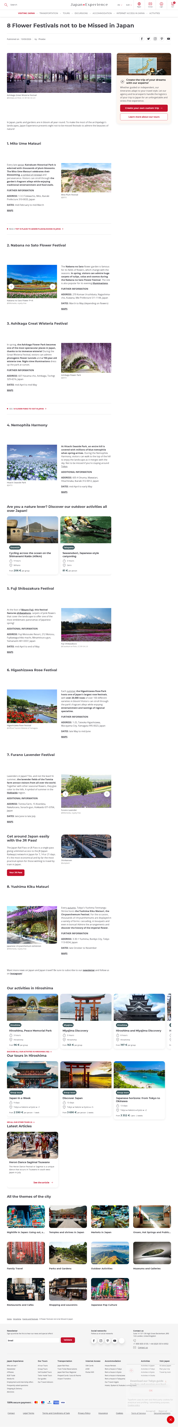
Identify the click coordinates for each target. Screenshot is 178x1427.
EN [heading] (119, 5)
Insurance (103, 1413)
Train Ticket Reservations (67, 1369)
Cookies (119, 1413)
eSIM (87, 1369)
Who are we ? (12, 1366)
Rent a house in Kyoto (113, 1372)
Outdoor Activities (102, 1269)
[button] (30, 301)
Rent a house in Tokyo (113, 1369)
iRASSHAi (10, 1392)
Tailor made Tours (45, 1375)
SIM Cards (89, 1366)
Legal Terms (28, 1413)
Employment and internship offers (20, 1382)
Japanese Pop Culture (104, 1305)
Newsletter (11, 1369)
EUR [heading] (127, 5)
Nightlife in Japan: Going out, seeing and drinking (26, 1232)
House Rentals (110, 1366)
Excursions (81, 13)
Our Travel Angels (112, 1382)
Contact (11, 1413)
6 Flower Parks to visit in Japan (29, 409)
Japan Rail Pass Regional (67, 1372)
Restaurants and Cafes (20, 1305)
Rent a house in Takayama (115, 1379)
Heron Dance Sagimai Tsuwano (29, 1162)
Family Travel (15, 1269)
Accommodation (102, 13)
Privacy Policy (84, 1413)
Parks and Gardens (60, 1269)
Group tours (16, 1092)
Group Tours (43, 1369)
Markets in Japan (101, 1232)
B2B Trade (11, 1375)
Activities (154, 13)
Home (9, 1319)
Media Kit (10, 1379)
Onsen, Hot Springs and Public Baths (152, 1232)
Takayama (69, 547)
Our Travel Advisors (45, 1382)
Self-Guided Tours (45, 1372)
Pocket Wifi (90, 1372)
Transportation (48, 13)
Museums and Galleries (147, 1269)
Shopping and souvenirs (63, 1305)
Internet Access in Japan (130, 13)
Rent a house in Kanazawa (115, 1375)
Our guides (42, 1379)
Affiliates (10, 1372)
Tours (66, 13)
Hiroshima (15, 1025)
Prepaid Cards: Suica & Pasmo (69, 1375)
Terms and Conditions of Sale (56, 1413)
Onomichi (15, 547)
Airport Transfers (64, 1379)
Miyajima (68, 1025)
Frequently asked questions (17, 1385)
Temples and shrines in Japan (66, 1232)
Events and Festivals (30, 1319)
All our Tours (43, 1366)
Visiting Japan (26, 13)
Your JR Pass (15, 873)
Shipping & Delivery (14, 1389)
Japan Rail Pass (63, 1366)
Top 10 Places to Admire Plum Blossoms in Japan (38, 229)
